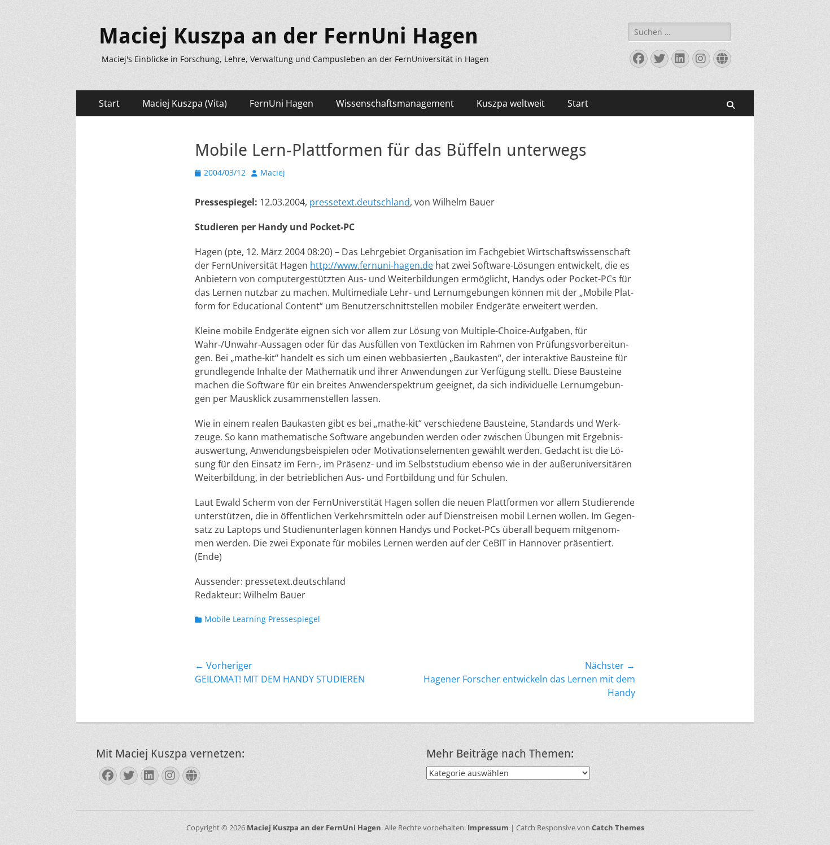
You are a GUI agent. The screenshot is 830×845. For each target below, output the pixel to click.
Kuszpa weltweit (511, 103)
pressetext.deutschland (359, 202)
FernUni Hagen (281, 103)
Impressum (488, 827)
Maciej (272, 172)
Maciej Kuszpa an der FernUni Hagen (288, 36)
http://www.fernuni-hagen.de (371, 265)
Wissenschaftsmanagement (395, 103)
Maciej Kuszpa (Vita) (184, 103)
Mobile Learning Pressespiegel (262, 619)
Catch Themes (618, 827)
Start (109, 103)
